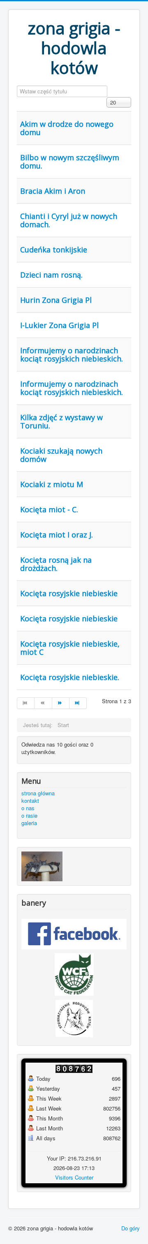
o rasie (29, 815)
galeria (29, 823)
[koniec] (78, 703)
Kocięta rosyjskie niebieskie (69, 593)
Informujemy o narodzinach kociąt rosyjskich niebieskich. (71, 354)
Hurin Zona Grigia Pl (56, 300)
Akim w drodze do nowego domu (66, 128)
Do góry (130, 1228)
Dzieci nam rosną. (51, 275)
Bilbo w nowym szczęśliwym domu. (69, 161)
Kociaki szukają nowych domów (61, 455)
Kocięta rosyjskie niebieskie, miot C (70, 648)
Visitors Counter (74, 1177)
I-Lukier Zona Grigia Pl (59, 325)
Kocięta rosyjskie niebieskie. (69, 677)
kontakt (30, 800)
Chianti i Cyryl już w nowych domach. (68, 220)
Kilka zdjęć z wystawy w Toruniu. (61, 421)
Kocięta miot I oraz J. (56, 535)
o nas (28, 808)
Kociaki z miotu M (51, 484)
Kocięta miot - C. (49, 509)
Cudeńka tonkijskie (53, 250)
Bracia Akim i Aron (52, 191)
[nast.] (60, 703)
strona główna (38, 793)
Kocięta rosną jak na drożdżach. (56, 564)
